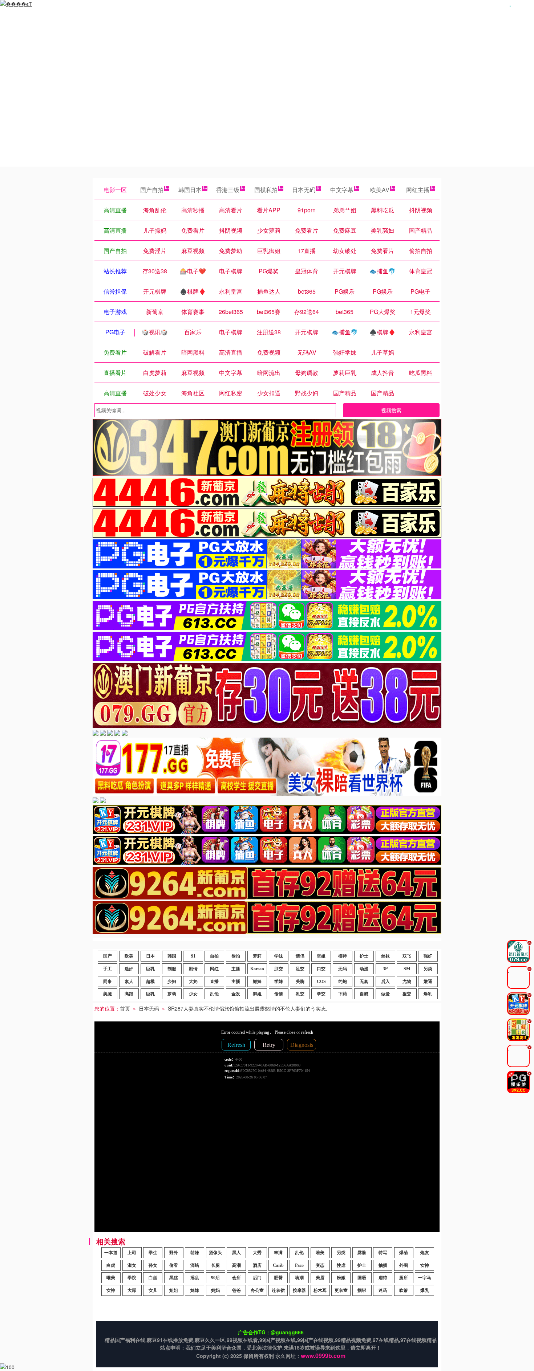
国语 (361, 1277)
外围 (403, 1265)
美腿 (107, 993)
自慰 (364, 993)
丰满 (278, 1252)
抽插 (383, 1265)
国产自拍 (151, 189)
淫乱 (194, 1277)
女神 (424, 1265)
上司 (132, 1252)
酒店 (257, 1265)
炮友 (424, 1252)
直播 (214, 981)
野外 (173, 1252)
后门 (257, 1277)
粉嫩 (341, 1277)
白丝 (153, 1277)
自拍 (214, 956)
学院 (132, 1277)
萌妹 (194, 1252)
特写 (383, 1252)
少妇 (171, 981)
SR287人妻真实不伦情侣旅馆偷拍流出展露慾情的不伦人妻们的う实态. (247, 1008)
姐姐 (173, 1290)
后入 (385, 981)
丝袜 (385, 956)
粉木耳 (320, 1290)
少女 (193, 993)
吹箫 (403, 1290)
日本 (150, 956)
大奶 (193, 981)
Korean (257, 968)
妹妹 (194, 1290)
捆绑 (361, 1290)
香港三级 (227, 189)
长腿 (215, 1265)
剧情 (193, 968)
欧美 (129, 956)
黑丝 (173, 1277)
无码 (342, 968)
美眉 (320, 1277)
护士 (364, 956)
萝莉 (257, 956)
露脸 (361, 1252)
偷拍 (235, 956)
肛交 (278, 968)
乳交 (300, 993)
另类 (428, 968)
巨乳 (150, 968)
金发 (235, 993)
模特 (342, 956)
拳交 (321, 993)
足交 (300, 968)
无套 (364, 981)
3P (385, 968)
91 (193, 956)
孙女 (153, 1265)
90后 (215, 1277)
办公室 (257, 1290)
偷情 (278, 993)
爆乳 (428, 993)
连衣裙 (278, 1290)
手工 (107, 968)
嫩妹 (257, 981)
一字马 (424, 1277)
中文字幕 (341, 189)
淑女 (132, 1265)
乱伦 (214, 993)
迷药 (383, 1290)
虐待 (383, 1277)
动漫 (364, 968)
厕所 (403, 1277)
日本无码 (303, 189)
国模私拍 (266, 189)
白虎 (110, 1265)
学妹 (278, 956)
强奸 (428, 956)
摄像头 (215, 1252)
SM (407, 968)
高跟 (129, 993)
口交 (321, 968)
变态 (320, 1265)
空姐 (321, 956)
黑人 (236, 1252)
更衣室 (341, 1290)
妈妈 (215, 1290)
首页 (125, 1008)
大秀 (257, 1252)
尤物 (406, 981)
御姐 (257, 993)
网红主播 (417, 189)
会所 (236, 1277)
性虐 (341, 1265)
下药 (342, 993)
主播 (235, 968)
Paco (299, 1265)
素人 (129, 981)
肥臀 (278, 1277)
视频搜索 (391, 410)
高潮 (236, 1265)
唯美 (320, 1252)
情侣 (300, 956)
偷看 (173, 1265)
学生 (153, 1252)
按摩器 (299, 1290)
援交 (406, 993)
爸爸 (236, 1290)
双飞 (406, 956)
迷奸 (129, 968)
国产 (107, 956)
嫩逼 (428, 981)
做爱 (385, 993)
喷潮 (299, 1277)
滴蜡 (194, 1265)
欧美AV (379, 189)
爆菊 (403, 1252)
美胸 (300, 981)
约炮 (342, 981)
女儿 (153, 1290)
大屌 (132, 1290)
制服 (171, 968)
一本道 (110, 1252)
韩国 (171, 956)
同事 (107, 981)
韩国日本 (190, 189)
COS (321, 981)
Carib (278, 1265)
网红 (214, 968)
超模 (150, 981)
